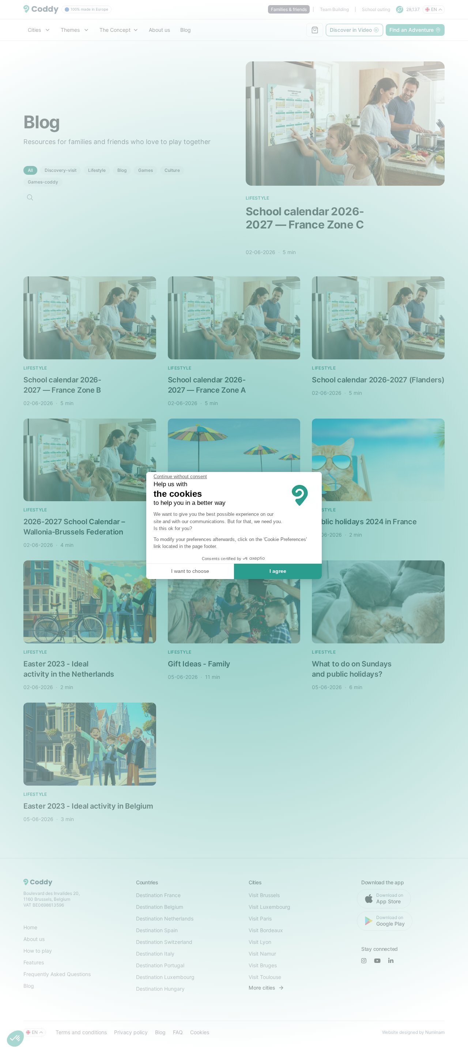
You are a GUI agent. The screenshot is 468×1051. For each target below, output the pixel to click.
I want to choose (190, 571)
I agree (277, 571)
